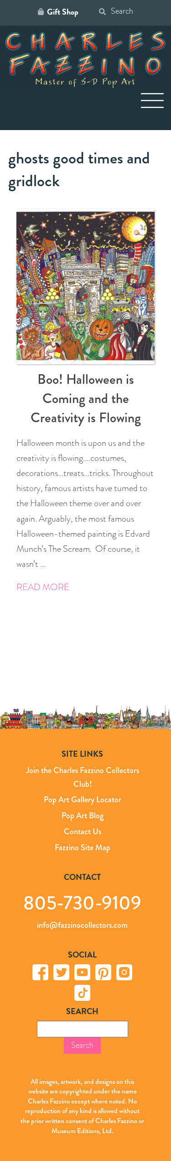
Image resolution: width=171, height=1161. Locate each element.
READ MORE (42, 587)
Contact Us (82, 831)
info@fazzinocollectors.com (82, 925)
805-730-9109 (82, 902)
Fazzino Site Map (82, 847)
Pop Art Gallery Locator (82, 799)
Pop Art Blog (83, 815)
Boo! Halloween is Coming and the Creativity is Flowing (86, 398)
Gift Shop (62, 12)
